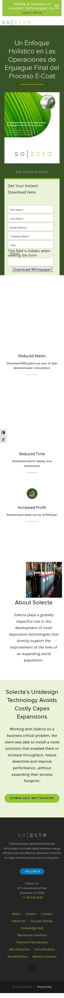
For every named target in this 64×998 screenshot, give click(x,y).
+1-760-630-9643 (32, 897)
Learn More (32, 12)
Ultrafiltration (45, 949)
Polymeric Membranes (32, 942)
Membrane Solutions (32, 935)
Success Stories (42, 921)
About (16, 914)
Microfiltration (19, 949)
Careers (30, 914)
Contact (46, 914)
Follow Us (32, 871)
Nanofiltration (18, 956)
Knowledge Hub (32, 928)
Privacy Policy (44, 986)
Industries (18, 921)
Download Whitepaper (32, 269)
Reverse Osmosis (45, 956)
